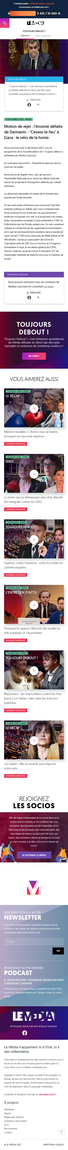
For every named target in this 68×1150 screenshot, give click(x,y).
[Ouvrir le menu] (4, 23)
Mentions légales (53, 1144)
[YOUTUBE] (44, 1033)
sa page (49, 286)
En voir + (34, 356)
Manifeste (9, 1109)
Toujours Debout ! (17, 79)
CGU (6, 1124)
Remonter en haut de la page (61, 1131)
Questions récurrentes (15, 1120)
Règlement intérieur (14, 1117)
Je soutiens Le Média (34, 855)
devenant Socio (47, 1094)
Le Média (34, 1016)
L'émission (25, 36)
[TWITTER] (35, 1033)
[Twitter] (33, 105)
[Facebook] (29, 105)
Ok (58, 950)
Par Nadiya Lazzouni (17, 274)
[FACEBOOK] (24, 1033)
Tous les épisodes (43, 36)
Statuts (7, 1113)
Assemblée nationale (15, 444)
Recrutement (10, 1128)
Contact (8, 1132)
